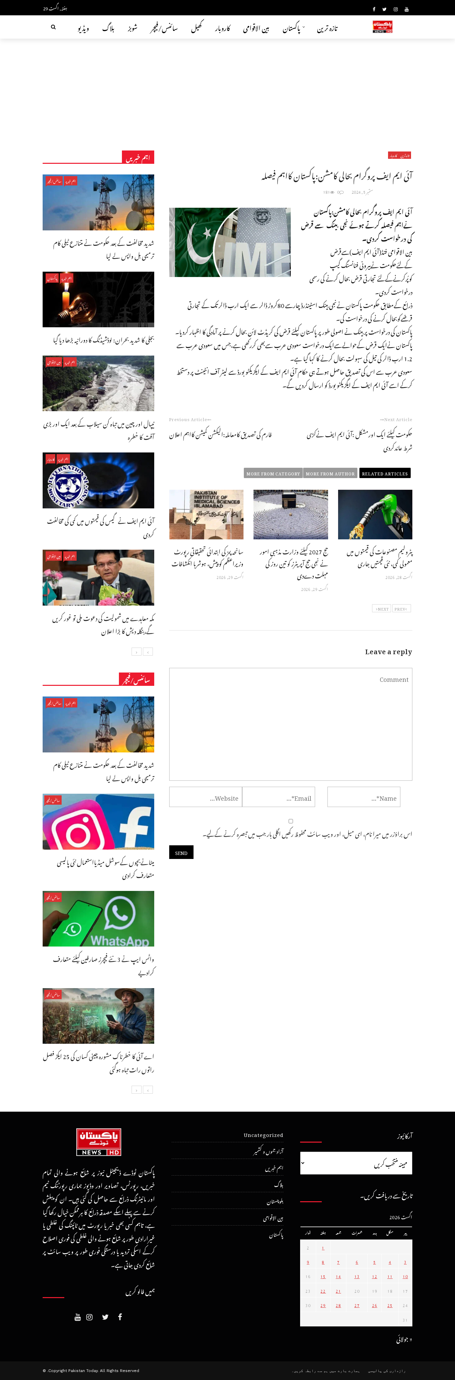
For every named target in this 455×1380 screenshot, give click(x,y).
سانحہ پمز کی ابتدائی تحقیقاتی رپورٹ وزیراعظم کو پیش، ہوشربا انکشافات (207, 556)
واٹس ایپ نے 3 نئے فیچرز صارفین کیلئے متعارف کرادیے (103, 965)
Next (383, 608)
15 (323, 1275)
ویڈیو (83, 27)
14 (338, 1275)
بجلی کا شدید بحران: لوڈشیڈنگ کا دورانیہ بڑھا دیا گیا (103, 338)
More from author (330, 473)
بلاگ (108, 27)
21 (338, 1290)
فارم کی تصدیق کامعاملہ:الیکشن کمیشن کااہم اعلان (220, 433)
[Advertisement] (227, 88)
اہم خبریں (71, 180)
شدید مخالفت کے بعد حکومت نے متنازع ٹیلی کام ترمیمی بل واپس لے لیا (103, 248)
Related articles (385, 473)
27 (357, 1304)
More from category (273, 473)
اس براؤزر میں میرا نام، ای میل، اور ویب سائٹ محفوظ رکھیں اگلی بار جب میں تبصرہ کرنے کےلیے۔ (307, 832)
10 (405, 1275)
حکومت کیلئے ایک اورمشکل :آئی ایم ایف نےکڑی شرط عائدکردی (359, 440)
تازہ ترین (327, 27)
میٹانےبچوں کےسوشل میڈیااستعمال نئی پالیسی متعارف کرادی (105, 868)
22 (323, 1290)
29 (323, 1304)
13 (357, 1275)
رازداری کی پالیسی (387, 1370)
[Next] (137, 652)
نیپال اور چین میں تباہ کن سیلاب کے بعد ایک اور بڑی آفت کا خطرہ (98, 429)
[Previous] (148, 652)
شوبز (133, 27)
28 (338, 1304)
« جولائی (404, 1337)
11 (390, 1275)
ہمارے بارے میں (344, 1370)
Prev (399, 608)
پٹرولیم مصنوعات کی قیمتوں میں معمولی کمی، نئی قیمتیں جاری (379, 556)
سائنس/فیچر (164, 27)
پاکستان (291, 27)
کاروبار (222, 27)
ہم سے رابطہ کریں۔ (309, 1370)
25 (390, 1304)
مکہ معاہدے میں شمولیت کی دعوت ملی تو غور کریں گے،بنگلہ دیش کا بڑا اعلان (103, 624)
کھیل (196, 27)
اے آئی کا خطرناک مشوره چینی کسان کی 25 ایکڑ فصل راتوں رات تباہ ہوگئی (98, 1062)
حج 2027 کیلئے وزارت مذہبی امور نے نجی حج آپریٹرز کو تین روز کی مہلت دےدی (294, 562)
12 (374, 1275)
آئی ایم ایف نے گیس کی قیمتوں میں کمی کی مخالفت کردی (100, 526)
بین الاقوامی (256, 27)
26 (374, 1304)
